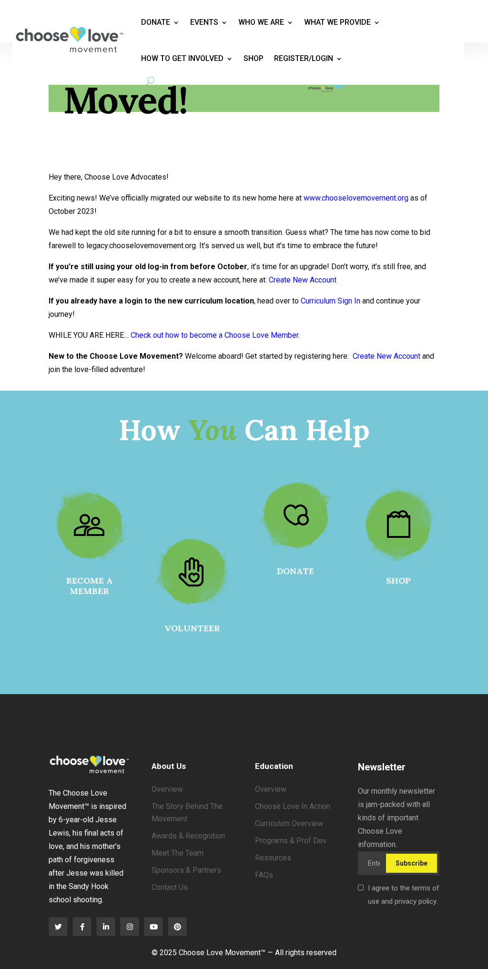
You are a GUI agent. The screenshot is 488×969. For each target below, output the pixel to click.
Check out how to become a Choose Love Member (214, 335)
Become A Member (89, 585)
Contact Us (170, 887)
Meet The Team (177, 853)
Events (204, 22)
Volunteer (192, 628)
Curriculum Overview (289, 823)
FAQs (264, 874)
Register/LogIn (303, 58)
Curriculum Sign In (330, 300)
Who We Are (261, 22)
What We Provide (337, 22)
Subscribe (411, 863)
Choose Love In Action (292, 806)
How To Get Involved (182, 58)
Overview (167, 789)
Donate (155, 22)
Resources (273, 857)
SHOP (398, 580)
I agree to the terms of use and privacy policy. (403, 895)
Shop (254, 58)
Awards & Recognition (188, 835)
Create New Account (302, 279)
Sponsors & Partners (186, 870)
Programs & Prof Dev (290, 840)
